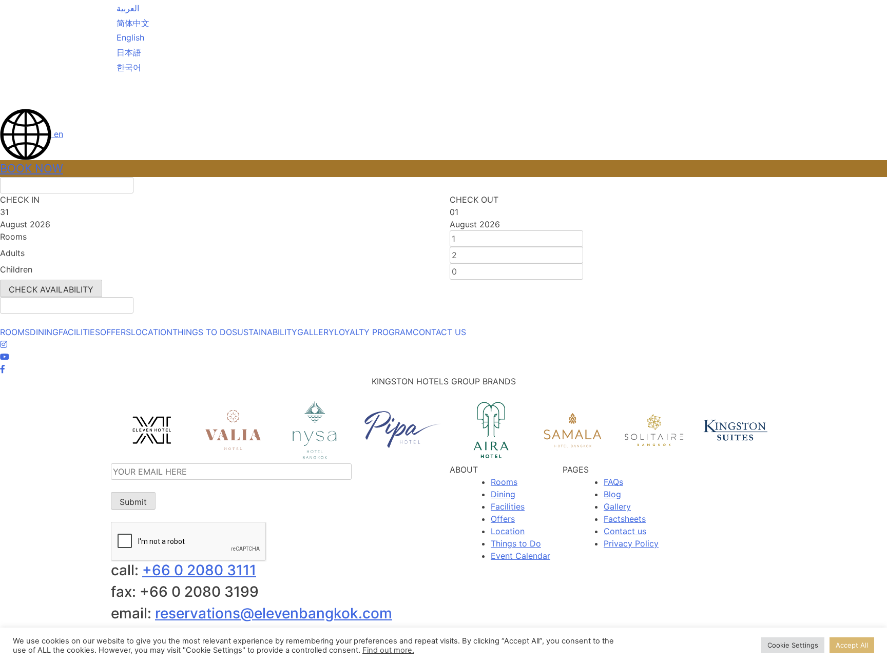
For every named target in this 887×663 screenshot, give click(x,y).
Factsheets (625, 519)
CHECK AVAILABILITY (51, 289)
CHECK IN (20, 199)
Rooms (13, 236)
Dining (503, 494)
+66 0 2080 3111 (199, 570)
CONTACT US (439, 332)
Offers (503, 519)
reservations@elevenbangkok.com (273, 613)
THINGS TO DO (202, 332)
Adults (12, 253)
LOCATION (151, 332)
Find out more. (388, 650)
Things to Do (516, 543)
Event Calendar (520, 556)
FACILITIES (79, 332)
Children (16, 269)
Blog (612, 494)
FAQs (613, 482)
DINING (44, 332)
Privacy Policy (631, 543)
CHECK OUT (474, 199)
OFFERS (115, 332)
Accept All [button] (852, 645)
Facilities (508, 506)
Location (508, 531)
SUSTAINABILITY (264, 332)
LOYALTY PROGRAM (373, 332)
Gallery (617, 506)
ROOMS (15, 332)
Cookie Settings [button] (792, 645)
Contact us (625, 531)
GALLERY (315, 332)
